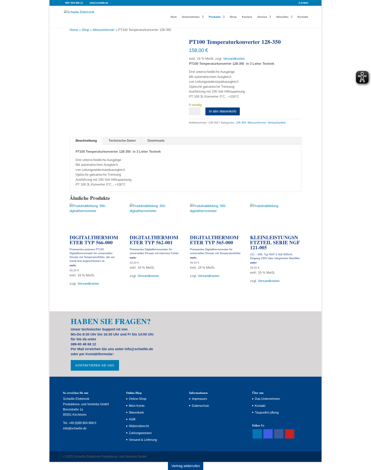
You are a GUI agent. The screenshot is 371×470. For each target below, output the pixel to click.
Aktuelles (282, 16)
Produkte (215, 16)
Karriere (247, 16)
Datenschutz (200, 405)
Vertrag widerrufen (185, 466)
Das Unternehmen (267, 398)
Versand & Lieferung (143, 439)
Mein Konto (137, 405)
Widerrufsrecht (139, 426)
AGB (132, 419)
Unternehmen (191, 16)
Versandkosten (234, 58)
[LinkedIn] (257, 433)
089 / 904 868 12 (74, 3)
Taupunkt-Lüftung (267, 412)
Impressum (199, 398)
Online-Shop (137, 398)
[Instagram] (268, 433)
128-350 (241, 122)
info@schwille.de (75, 428)
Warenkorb (136, 412)
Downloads (155, 140)
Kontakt (303, 16)
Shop (233, 16)
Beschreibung (86, 140)
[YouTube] (289, 433)
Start (173, 16)
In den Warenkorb (222, 111)
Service (262, 16)
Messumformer (104, 30)
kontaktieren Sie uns (95, 365)
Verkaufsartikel (277, 122)
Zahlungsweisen (140, 433)
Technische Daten (122, 140)
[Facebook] (278, 433)
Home (74, 30)
